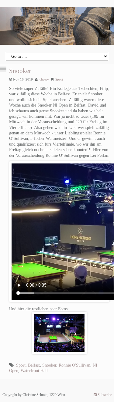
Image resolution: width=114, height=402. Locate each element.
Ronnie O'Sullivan (74, 365)
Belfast (34, 365)
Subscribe (104, 395)
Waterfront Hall (34, 370)
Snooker (20, 70)
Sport (59, 79)
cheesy (44, 79)
